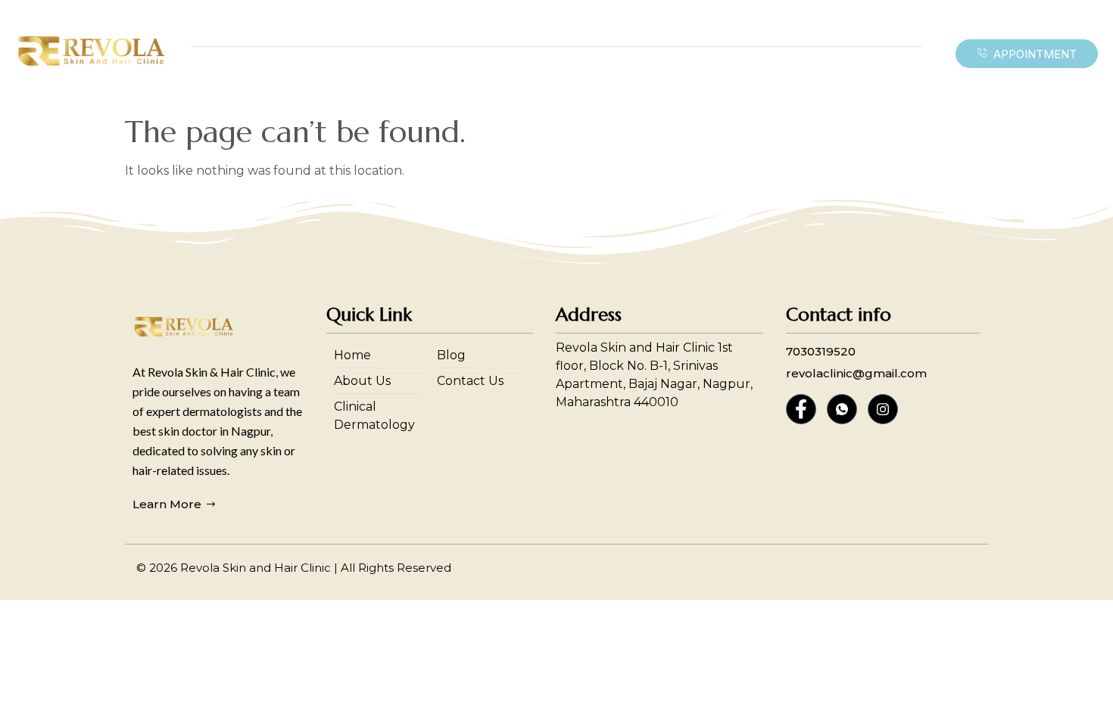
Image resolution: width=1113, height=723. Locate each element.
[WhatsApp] (842, 409)
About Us (681, 73)
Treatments (445, 73)
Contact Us (813, 73)
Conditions (348, 73)
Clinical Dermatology (574, 73)
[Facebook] (801, 409)
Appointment (1035, 54)
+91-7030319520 (696, 30)
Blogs (745, 73)
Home (280, 73)
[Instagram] (883, 409)
